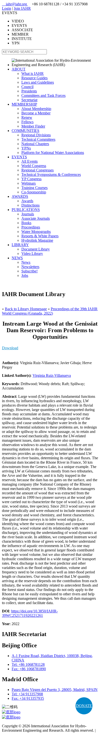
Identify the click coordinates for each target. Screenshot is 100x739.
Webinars (28, 183)
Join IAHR (22, 8)
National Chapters (35, 144)
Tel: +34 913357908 (27, 694)
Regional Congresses (37, 170)
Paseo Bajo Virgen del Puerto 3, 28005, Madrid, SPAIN (55, 690)
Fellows (27, 122)
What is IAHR (32, 73)
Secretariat (29, 100)
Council (27, 87)
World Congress (33, 166)
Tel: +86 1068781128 (28, 664)
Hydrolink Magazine (37, 240)
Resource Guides (34, 78)
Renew (26, 117)
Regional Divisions (36, 135)
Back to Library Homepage (26, 309)
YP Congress (31, 179)
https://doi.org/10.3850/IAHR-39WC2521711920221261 (30, 613)
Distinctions (30, 205)
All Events (29, 161)
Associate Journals (35, 218)
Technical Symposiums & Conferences (51, 174)
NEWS (17, 258)
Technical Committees (38, 139)
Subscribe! (29, 271)
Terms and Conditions (19, 735)
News (25, 262)
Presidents (29, 91)
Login (6, 8)
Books (26, 223)
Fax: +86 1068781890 (29, 669)
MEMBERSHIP (24, 104)
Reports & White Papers (39, 236)
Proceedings (30, 227)
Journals (27, 214)
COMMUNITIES (25, 131)
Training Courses (34, 188)
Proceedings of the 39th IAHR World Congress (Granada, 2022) (50, 311)
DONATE (84, 706)
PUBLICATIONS (26, 210)
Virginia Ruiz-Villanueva (52, 375)
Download (10, 348)
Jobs (24, 275)
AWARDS (20, 196)
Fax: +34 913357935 (28, 698)
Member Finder (33, 126)
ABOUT (18, 69)
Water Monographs (36, 232)
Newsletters (30, 267)
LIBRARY (20, 245)
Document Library (35, 249)
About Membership (36, 109)
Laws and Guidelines (37, 82)
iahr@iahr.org (15, 4)
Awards (27, 201)
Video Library (32, 253)
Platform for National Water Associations (52, 152)
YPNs (26, 148)
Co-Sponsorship (33, 192)
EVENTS (19, 157)
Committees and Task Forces (43, 95)
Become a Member (35, 113)
